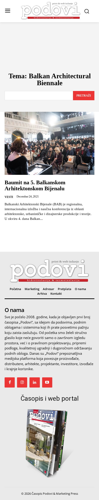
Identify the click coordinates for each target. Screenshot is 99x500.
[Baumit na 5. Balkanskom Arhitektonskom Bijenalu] (49, 143)
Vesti (9, 197)
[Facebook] (10, 382)
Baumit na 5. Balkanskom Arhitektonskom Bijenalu (35, 185)
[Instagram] (22, 382)
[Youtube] (47, 382)
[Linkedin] (34, 382)
